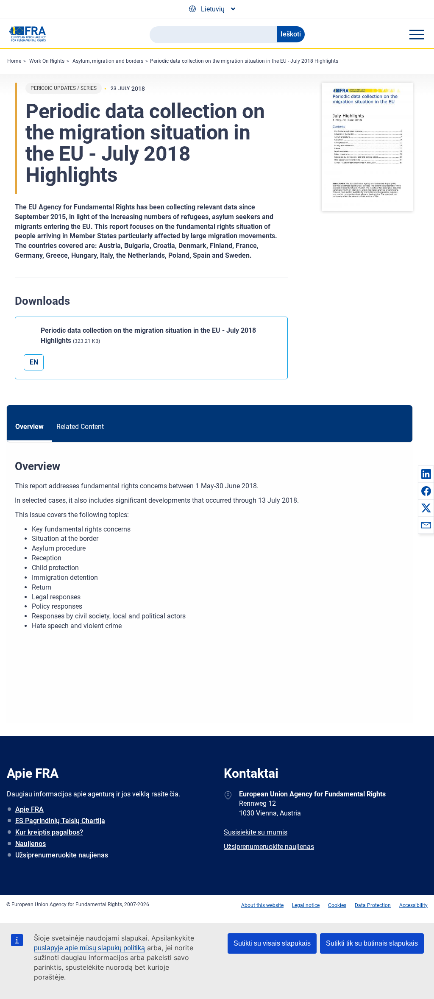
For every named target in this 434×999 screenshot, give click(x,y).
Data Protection (373, 905)
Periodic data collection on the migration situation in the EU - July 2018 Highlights (244, 61)
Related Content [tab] (80, 427)
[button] (426, 473)
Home (14, 61)
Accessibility (413, 905)
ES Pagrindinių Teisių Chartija (60, 821)
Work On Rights (46, 61)
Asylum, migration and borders (107, 61)
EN (34, 362)
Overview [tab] (29, 427)
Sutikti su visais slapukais (272, 943)
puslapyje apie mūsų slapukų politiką (89, 948)
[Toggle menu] (417, 34)
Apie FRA (29, 809)
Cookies (337, 905)
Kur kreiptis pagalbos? (49, 832)
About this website (262, 905)
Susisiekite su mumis (255, 832)
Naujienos (30, 844)
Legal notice (306, 905)
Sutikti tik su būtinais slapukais (372, 943)
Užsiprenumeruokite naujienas (61, 855)
